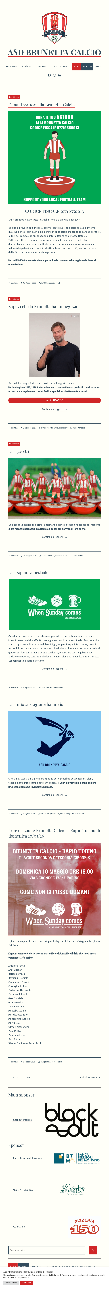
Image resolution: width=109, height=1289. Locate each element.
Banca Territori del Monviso (27, 1158)
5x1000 (44, 283)
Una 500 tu (18, 451)
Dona (76, 66)
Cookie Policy (87, 1267)
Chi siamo (10, 66)
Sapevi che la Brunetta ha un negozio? (44, 306)
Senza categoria (67, 814)
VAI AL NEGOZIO (54, 400)
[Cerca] (93, 1250)
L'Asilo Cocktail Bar (22, 1190)
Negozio (87, 66)
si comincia (58, 687)
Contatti (99, 66)
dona (13, 1267)
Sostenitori (60, 66)
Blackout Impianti (22, 1119)
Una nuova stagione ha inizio (35, 704)
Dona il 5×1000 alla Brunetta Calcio (41, 104)
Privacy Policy (70, 1267)
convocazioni (56, 1062)
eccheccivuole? (65, 428)
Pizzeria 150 (18, 1226)
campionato (46, 1062)
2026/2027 (26, 66)
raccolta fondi (54, 283)
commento (35, 1267)
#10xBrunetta (47, 428)
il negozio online (65, 383)
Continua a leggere (54, 409)
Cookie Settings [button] (11, 1283)
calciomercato (47, 687)
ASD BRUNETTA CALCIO (54, 52)
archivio (42, 66)
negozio (22, 1267)
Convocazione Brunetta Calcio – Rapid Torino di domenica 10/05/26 (54, 833)
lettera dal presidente (49, 814)
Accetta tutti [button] (26, 1283)
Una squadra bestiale (28, 572)
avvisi (56, 428)
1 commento (77, 556)
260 (28, 1077)
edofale (14, 283)
